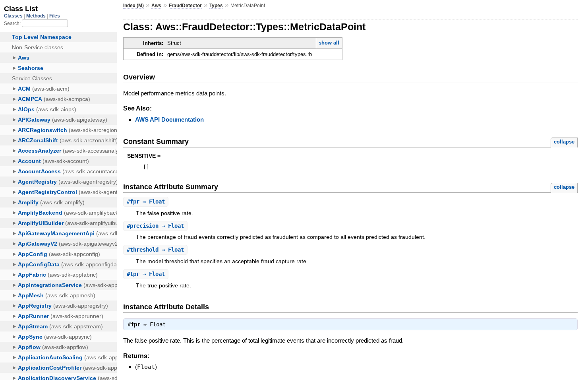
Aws (156, 5)
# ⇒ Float (146, 201)
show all (329, 43)
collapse (564, 142)
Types (216, 5)
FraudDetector (185, 5)
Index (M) (133, 5)
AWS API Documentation (169, 119)
